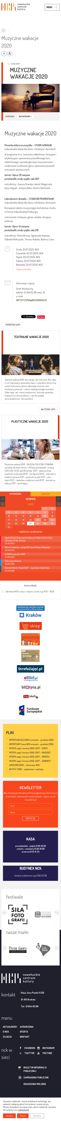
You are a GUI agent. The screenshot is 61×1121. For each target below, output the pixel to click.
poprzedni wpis (12, 324)
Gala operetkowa (13, 560)
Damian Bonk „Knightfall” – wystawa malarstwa (27, 567)
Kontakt (25, 1036)
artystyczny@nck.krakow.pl (31, 300)
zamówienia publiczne (36, 1077)
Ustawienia (37, 1116)
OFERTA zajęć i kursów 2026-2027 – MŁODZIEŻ (30, 752)
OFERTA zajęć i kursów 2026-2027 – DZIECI (28, 748)
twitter (29, 1053)
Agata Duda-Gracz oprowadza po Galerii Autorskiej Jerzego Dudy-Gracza (28, 539)
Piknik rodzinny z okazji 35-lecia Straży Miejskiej (27, 547)
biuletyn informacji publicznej (35, 1069)
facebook (29, 1048)
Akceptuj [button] (9, 1116)
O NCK (6, 1031)
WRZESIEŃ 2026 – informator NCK (24, 765)
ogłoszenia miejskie (34, 1083)
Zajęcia (7, 1036)
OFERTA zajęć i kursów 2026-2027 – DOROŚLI (29, 756)
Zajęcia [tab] (46, 493)
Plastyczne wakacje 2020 (29, 421)
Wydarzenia (26, 1026)
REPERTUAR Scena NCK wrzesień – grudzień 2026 (31, 744)
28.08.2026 (10, 543)
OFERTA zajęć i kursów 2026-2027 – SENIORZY (30, 761)
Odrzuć (22, 1116)
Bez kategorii (25, 116)
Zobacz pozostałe (23, 269)
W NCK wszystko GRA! (15, 554)
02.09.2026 (10, 571)
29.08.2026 (10, 557)
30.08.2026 (10, 564)
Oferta (24, 1031)
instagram (48, 1048)
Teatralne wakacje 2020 (31, 337)
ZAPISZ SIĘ (30, 818)
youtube (47, 1053)
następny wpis (49, 409)
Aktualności (10, 1026)
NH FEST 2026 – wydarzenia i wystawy (26, 769)
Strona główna (5, 29)
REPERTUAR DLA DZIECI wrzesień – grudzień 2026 (31, 740)
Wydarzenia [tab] (15, 493)
